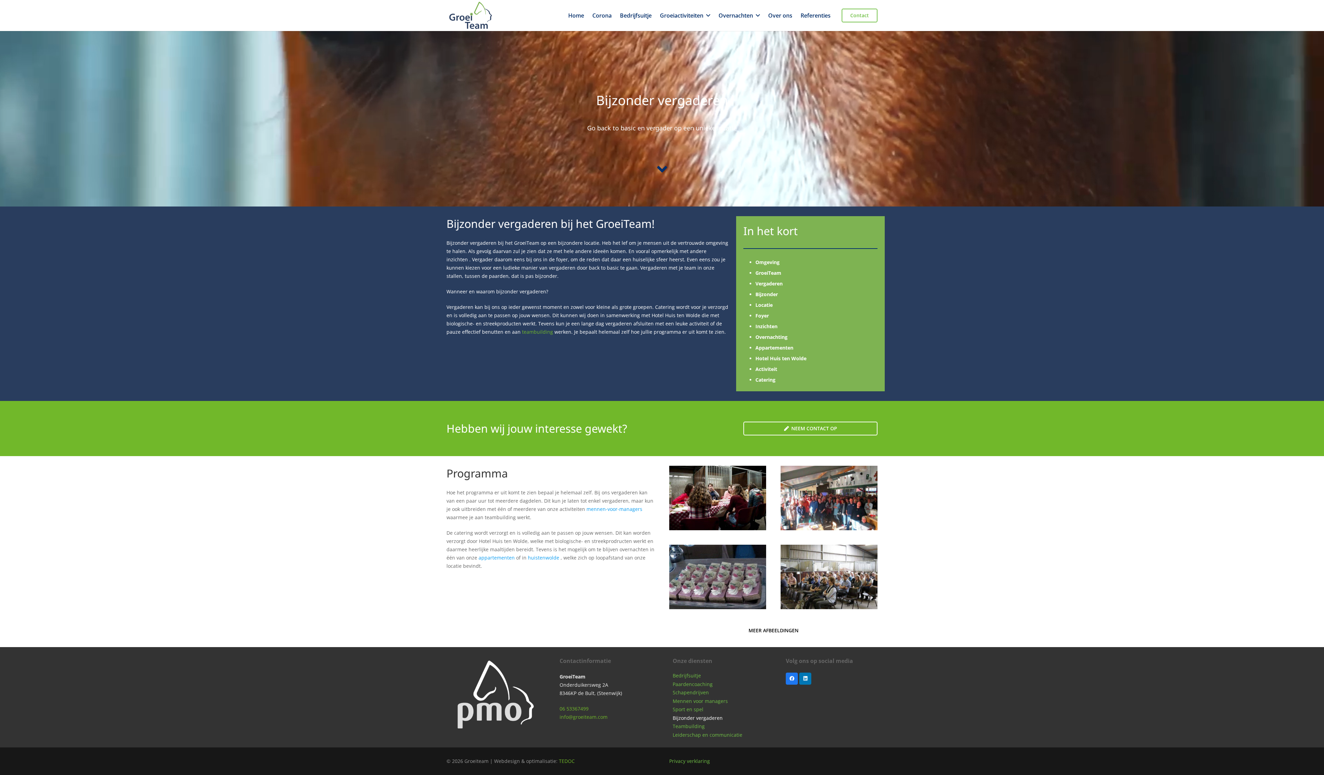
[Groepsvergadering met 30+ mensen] (829, 498)
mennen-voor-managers (614, 509)
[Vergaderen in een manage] (717, 498)
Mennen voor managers (700, 701)
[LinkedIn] (805, 679)
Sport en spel (688, 709)
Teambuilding (689, 726)
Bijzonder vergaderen (698, 718)
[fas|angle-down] (662, 169)
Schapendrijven (691, 692)
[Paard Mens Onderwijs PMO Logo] (492, 697)
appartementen (497, 557)
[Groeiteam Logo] (471, 15)
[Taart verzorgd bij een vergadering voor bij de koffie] (717, 577)
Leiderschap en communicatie (707, 735)
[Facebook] (792, 679)
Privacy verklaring (689, 761)
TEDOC (567, 761)
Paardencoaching (693, 684)
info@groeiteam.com (584, 717)
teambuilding (537, 332)
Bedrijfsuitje (687, 675)
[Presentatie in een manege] (829, 577)
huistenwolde (543, 557)
